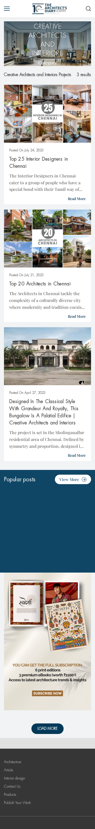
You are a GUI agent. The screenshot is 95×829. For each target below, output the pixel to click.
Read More (77, 198)
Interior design (14, 778)
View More (69, 479)
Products (10, 794)
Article (8, 770)
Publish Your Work (17, 802)
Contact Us (12, 786)
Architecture (12, 761)
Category (47, 63)
